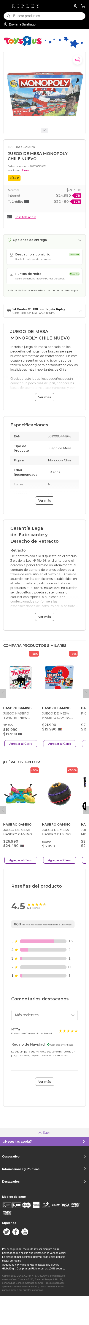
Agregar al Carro (20, 743)
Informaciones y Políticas (21, 1169)
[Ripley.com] (25, 6)
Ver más (44, 397)
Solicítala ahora (25, 217)
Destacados (11, 1181)
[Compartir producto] (77, 60)
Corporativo (11, 1156)
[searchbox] (49, 16)
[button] (83, 6)
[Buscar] (8, 16)
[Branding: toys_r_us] (43, 47)
